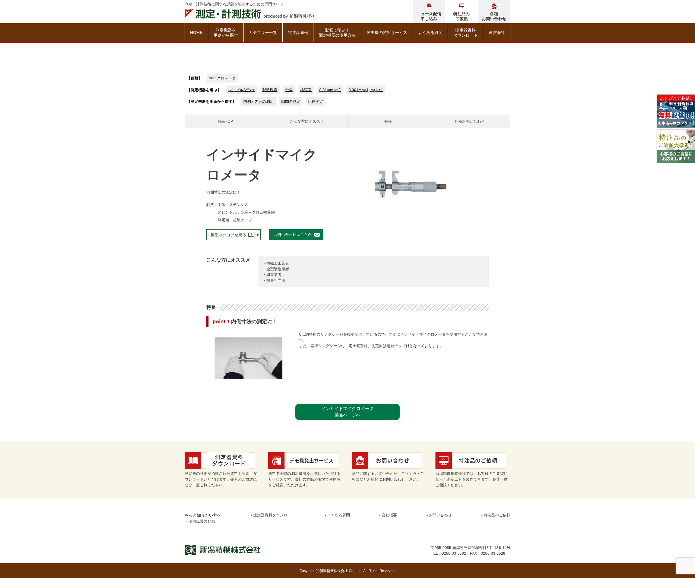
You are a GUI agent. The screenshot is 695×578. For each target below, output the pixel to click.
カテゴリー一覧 (263, 32)
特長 (388, 121)
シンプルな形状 (241, 90)
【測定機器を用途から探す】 (211, 101)
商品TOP (225, 121)
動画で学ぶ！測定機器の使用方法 (337, 33)
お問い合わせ (440, 515)
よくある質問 (430, 32)
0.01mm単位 (330, 90)
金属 (289, 90)
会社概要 (389, 515)
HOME (196, 32)
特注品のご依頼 (497, 515)
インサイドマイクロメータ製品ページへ (347, 411)
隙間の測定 (290, 101)
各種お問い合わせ (469, 121)
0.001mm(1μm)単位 (366, 90)
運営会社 (497, 32)
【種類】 (194, 78)
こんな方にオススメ (307, 121)
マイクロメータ (222, 78)
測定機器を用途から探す (225, 33)
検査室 (306, 90)
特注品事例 (298, 32)
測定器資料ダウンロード (465, 33)
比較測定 (315, 101)
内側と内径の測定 (258, 101)
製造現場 (269, 90)
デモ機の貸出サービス (387, 32)
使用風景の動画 (201, 521)
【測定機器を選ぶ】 (204, 90)
